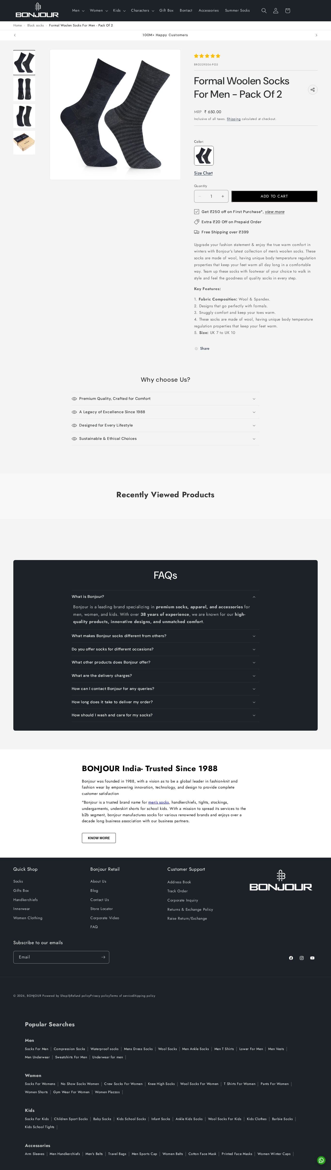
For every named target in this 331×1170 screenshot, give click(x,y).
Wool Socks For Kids (225, 1118)
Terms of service (121, 996)
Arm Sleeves (34, 1153)
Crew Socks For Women (123, 1083)
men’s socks (158, 802)
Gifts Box (21, 890)
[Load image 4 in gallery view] (24, 142)
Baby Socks (102, 1118)
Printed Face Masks (237, 1153)
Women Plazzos (107, 1092)
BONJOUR (34, 996)
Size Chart (203, 173)
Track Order (177, 891)
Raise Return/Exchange (187, 918)
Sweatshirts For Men (71, 1057)
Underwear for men (107, 1057)
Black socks (35, 25)
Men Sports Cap (144, 1153)
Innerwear (21, 908)
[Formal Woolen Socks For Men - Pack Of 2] (204, 156)
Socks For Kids (37, 1118)
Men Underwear (37, 1057)
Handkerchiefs (25, 899)
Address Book (179, 882)
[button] (78, 10)
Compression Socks (69, 1048)
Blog (94, 890)
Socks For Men (36, 1048)
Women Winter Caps (274, 1153)
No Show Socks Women (80, 1083)
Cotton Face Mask (203, 1153)
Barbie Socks (282, 1118)
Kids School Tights (40, 1126)
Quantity (200, 185)
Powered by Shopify (56, 996)
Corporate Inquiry (182, 900)
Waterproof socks (105, 1048)
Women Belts (173, 1153)
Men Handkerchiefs (65, 1153)
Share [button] (205, 348)
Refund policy (80, 996)
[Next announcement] (316, 35)
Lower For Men (251, 1048)
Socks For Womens (40, 1083)
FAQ (94, 927)
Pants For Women (275, 1083)
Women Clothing (27, 918)
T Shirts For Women (239, 1083)
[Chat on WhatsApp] (321, 1160)
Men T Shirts (224, 1048)
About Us (98, 881)
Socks (18, 881)
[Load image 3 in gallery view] (24, 115)
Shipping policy (144, 996)
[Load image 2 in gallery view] (24, 89)
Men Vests (276, 1048)
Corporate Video (104, 918)
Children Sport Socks (71, 1118)
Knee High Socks (161, 1083)
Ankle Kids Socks (189, 1118)
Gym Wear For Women (71, 1092)
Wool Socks (167, 1048)
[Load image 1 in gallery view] (24, 62)
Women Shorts (36, 1092)
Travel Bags (117, 1153)
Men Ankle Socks (195, 1048)
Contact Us (99, 899)
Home (17, 25)
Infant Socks (160, 1118)
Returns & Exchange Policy (190, 909)
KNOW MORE (99, 838)
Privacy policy (100, 996)
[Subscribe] (103, 957)
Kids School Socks (131, 1118)
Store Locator (101, 908)
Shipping (234, 119)
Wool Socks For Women (199, 1083)
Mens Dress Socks (138, 1048)
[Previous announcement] (14, 35)
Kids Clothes (257, 1118)
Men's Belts (94, 1153)
